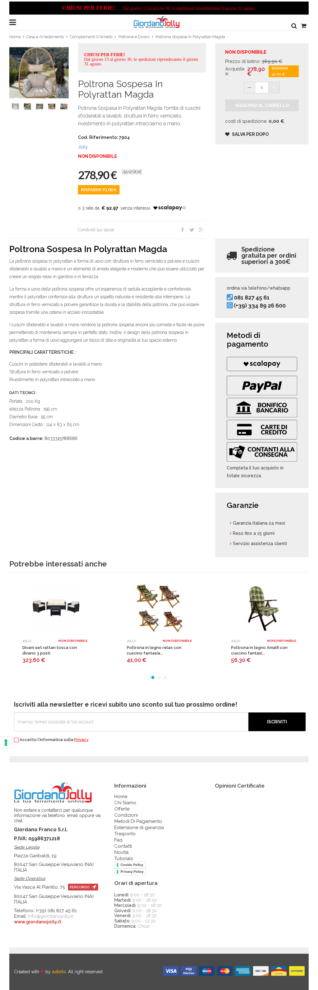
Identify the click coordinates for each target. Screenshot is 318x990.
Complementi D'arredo (91, 36)
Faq (118, 840)
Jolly (83, 146)
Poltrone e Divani (134, 36)
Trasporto (125, 834)
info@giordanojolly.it (50, 916)
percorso (80, 887)
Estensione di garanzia (139, 827)
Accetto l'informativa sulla (54, 740)
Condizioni (126, 815)
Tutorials (123, 858)
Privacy (81, 739)
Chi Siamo (125, 803)
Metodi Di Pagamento (138, 821)
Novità (121, 852)
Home (14, 36)
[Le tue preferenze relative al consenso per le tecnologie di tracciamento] (6, 742)
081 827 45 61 (252, 298)
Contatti (123, 846)
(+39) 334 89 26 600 (260, 305)
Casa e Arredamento (45, 36)
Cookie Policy (131, 865)
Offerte (121, 809)
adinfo (59, 971)
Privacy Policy (131, 871)
